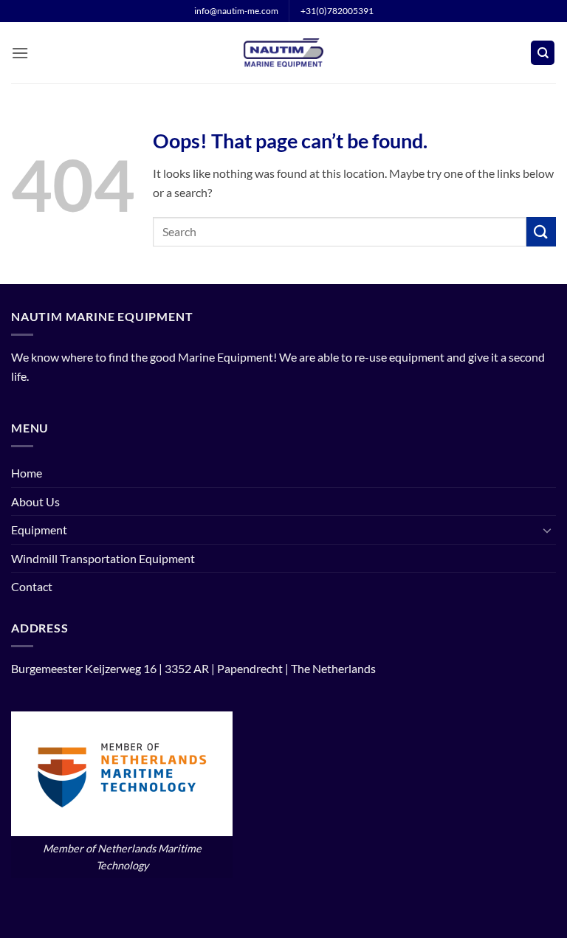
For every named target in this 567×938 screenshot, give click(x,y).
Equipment (39, 530)
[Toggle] (547, 530)
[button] (20, 53)
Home (26, 473)
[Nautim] (283, 52)
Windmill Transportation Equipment (103, 558)
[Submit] (541, 231)
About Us (35, 501)
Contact (31, 586)
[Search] (542, 53)
